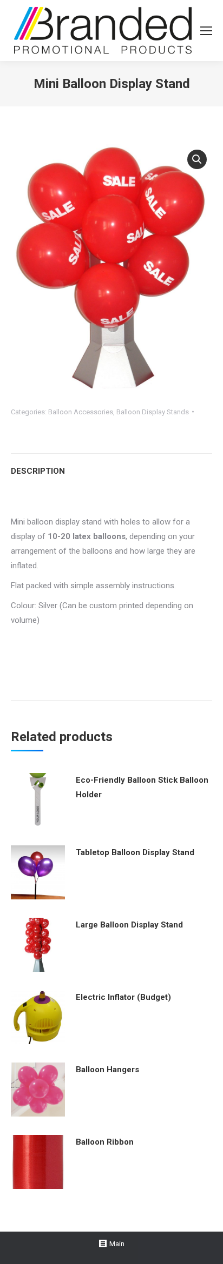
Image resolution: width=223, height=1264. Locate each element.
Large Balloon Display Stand (129, 925)
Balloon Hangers (107, 1069)
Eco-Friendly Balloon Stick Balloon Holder (142, 787)
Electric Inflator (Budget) (123, 997)
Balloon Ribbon (105, 1142)
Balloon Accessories (80, 412)
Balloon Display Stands (152, 412)
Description (38, 471)
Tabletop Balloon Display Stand (135, 852)
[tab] (111, 466)
